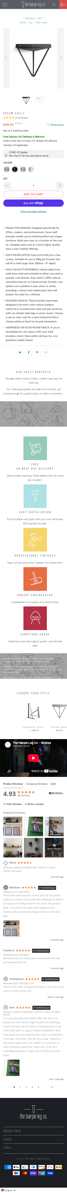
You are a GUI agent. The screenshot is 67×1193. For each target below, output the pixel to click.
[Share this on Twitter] (20, 352)
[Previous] (6, 58)
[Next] (60, 58)
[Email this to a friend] (46, 352)
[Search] (55, 4)
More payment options (33, 211)
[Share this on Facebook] (28, 352)
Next (40, 18)
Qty (5, 178)
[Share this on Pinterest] (37, 352)
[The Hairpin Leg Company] (33, 4)
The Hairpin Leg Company (37, 1158)
